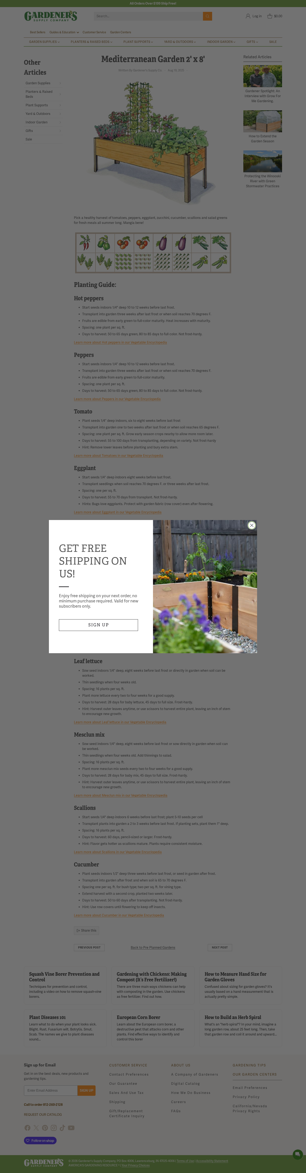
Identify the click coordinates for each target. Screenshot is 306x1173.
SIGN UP (98, 625)
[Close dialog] (251, 525)
